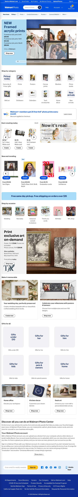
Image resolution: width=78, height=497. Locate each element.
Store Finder (25, 1)
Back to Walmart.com (11, 1)
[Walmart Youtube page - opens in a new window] (55, 467)
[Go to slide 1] (22, 61)
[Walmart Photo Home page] (11, 7)
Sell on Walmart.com (58, 480)
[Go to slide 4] (43, 61)
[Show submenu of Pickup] (17, 14)
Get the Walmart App (18, 486)
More (64, 14)
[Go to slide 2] (29, 61)
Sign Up (32, 467)
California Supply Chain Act (13, 489)
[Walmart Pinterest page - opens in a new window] (51, 467)
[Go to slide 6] (57, 61)
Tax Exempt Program (60, 483)
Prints (21, 14)
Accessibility (48, 483)
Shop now (9, 53)
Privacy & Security (44, 486)
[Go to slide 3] (36, 61)
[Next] (33, 137)
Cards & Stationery (32, 14)
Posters (43, 14)
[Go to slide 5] (50, 61)
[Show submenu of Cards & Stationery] (38, 14)
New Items (6, 14)
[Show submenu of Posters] (46, 14)
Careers (34, 480)
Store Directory (23, 480)
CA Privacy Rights (59, 486)
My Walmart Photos (45, 1)
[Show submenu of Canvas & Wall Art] (60, 14)
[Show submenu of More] (66, 14)
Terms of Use (31, 486)
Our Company (44, 480)
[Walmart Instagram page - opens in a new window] (59, 467)
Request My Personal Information (63, 489)
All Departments (10, 480)
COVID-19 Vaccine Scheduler (18, 483)
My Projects (34, 1)
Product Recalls (36, 483)
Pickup (13, 14)
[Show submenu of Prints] (24, 14)
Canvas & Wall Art (54, 14)
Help (47, 7)
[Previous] (5, 137)
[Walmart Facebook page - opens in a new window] (42, 467)
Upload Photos (57, 1)
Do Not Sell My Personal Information (37, 489)
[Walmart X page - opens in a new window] (46, 467)
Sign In (71, 1)
